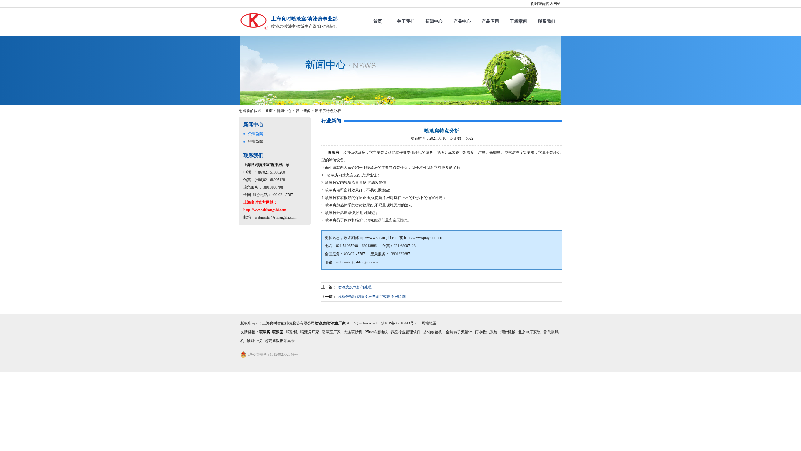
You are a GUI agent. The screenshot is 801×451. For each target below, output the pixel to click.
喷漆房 (333, 152)
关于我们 (406, 21)
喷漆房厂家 (309, 332)
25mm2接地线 (376, 332)
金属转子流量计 (459, 332)
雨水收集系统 (486, 332)
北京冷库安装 (529, 332)
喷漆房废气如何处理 (355, 287)
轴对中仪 (254, 341)
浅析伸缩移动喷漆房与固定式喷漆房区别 (372, 296)
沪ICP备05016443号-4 (399, 323)
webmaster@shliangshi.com (275, 217)
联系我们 (546, 21)
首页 (377, 21)
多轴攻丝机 (433, 332)
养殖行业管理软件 (405, 332)
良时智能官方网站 (546, 4)
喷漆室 (277, 332)
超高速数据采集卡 (280, 341)
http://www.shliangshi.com (378, 238)
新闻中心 (434, 21)
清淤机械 (507, 332)
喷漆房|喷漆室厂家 (330, 323)
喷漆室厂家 (331, 332)
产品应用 (490, 21)
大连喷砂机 (353, 332)
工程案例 (518, 21)
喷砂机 (292, 332)
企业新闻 (255, 134)
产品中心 (462, 21)
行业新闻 (303, 111)
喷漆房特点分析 (328, 111)
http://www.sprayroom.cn (423, 238)
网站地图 (428, 323)
